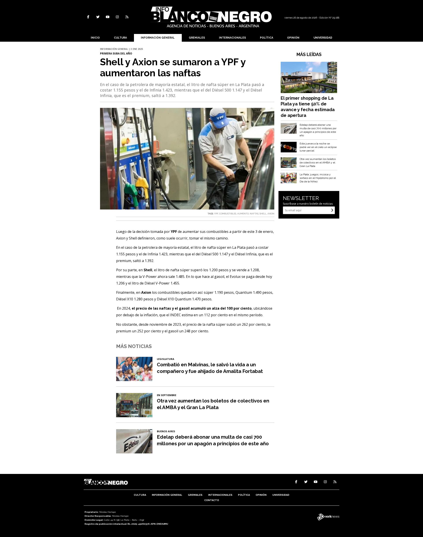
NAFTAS (254, 213)
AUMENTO (243, 213)
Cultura (120, 37)
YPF (216, 213)
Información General (158, 37)
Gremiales (197, 37)
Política (266, 37)
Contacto (211, 500)
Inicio (95, 37)
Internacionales (232, 37)
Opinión (293, 37)
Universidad (323, 37)
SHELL (263, 213)
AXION (270, 213)
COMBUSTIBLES (227, 213)
